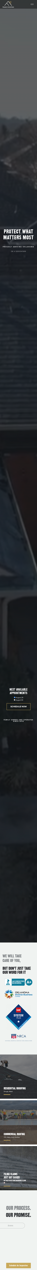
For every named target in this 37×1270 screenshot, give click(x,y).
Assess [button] (18, 1225)
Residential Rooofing (15, 1088)
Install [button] (18, 1246)
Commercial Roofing (14, 1134)
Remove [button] (18, 1239)
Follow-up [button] (18, 1252)
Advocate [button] (18, 1232)
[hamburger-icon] (32, 4)
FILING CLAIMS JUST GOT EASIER (12, 1175)
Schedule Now (18, 706)
